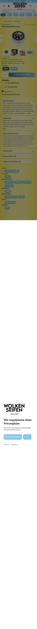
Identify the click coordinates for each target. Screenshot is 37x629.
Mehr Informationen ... (16, 429)
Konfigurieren (27, 436)
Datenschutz (14, 444)
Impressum (6, 444)
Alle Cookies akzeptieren (13, 436)
